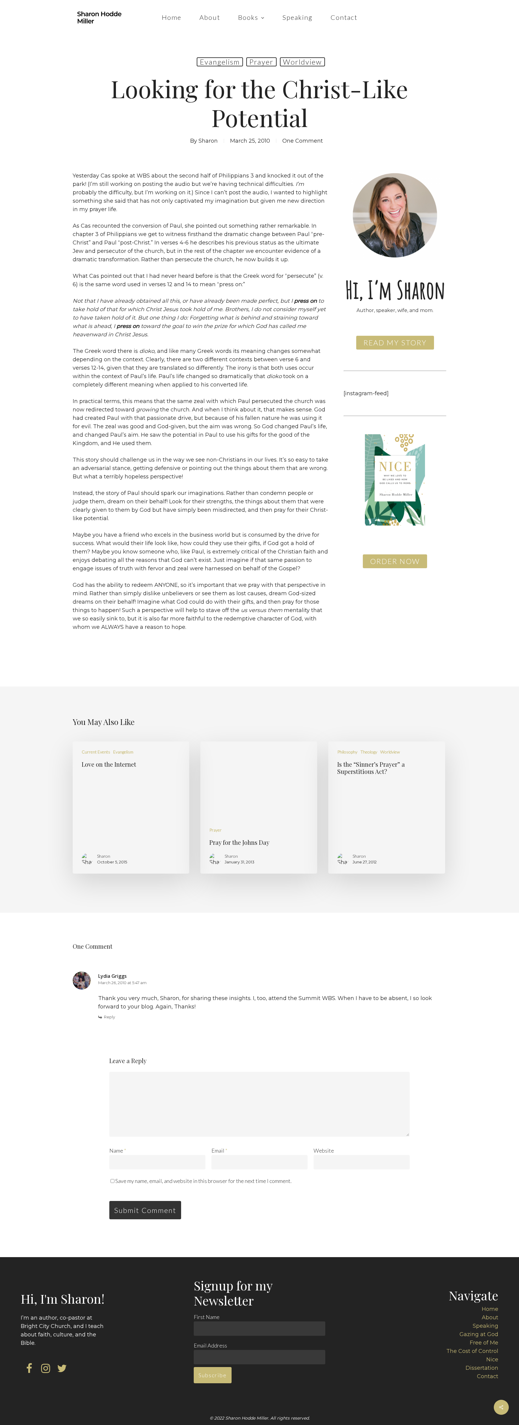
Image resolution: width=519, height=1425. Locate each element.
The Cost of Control (472, 1351)
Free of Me (484, 1342)
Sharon (208, 141)
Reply (109, 1016)
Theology (368, 751)
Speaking (485, 1326)
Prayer (261, 61)
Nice (492, 1359)
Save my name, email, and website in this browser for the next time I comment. (203, 1181)
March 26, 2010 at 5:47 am (122, 982)
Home (490, 1309)
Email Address (210, 1345)
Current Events (96, 751)
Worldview (302, 61)
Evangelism (220, 61)
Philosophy (347, 751)
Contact (487, 1376)
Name (117, 1150)
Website (324, 1150)
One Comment (302, 141)
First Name (207, 1317)
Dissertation (482, 1368)
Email (219, 1150)
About (490, 1317)
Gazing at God (479, 1334)
